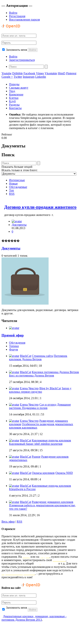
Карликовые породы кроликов (51, 440)
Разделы (14, 104)
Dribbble (17, 73)
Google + (7, 76)
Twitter (18, 76)
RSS (12, 193)
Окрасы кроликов (43, 472)
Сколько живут (18, 87)
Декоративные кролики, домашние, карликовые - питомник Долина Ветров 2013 (34, 618)
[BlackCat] (17, 221)
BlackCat (25, 355)
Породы (14, 84)
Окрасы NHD (64, 472)
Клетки (13, 97)
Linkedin (40, 76)
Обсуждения (17, 342)
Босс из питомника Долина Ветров (31, 375)
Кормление (16, 94)
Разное (36, 456)
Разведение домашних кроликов (52, 502)
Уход (12, 91)
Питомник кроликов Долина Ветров (38, 357)
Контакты (15, 108)
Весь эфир (8, 521)
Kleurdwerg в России (22, 489)
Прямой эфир (13, 335)
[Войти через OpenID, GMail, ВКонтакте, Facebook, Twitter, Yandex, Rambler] (11, 29)
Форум (13, 349)
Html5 (61, 73)
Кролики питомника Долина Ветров (55, 372)
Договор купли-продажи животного (40, 207)
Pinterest (71, 73)
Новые (13, 183)
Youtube (6, 73)
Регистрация (17, 16)
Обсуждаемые (18, 187)
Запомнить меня (16, 49)
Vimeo (40, 73)
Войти (13, 12)
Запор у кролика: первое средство (40, 390)
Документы (19, 224)
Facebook (29, 73)
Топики (14, 346)
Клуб (12, 101)
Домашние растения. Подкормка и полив (40, 406)
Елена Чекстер (29, 388)
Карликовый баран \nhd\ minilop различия (35, 443)
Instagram (28, 76)
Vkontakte (51, 73)
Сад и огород (47, 404)
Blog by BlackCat (50, 388)
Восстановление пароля (24, 19)
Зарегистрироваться (22, 60)
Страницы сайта (42, 355)
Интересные (17, 180)
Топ (11, 190)
